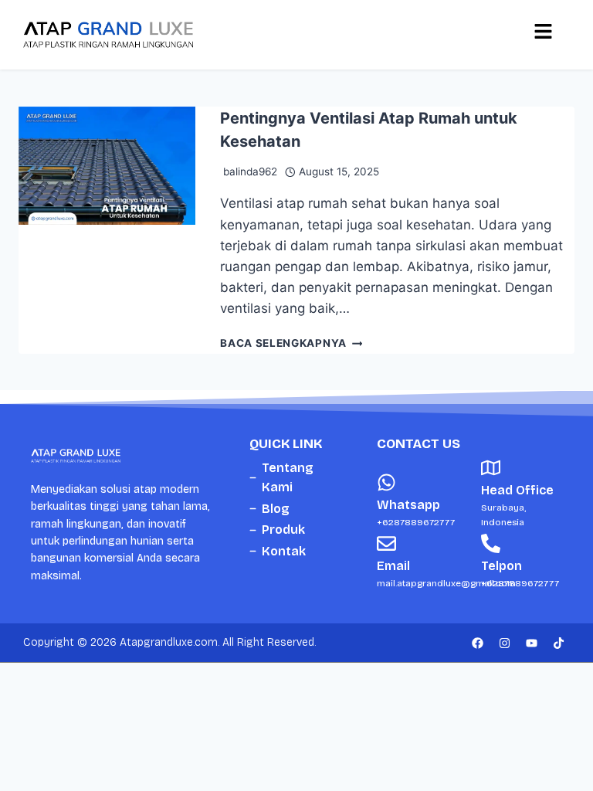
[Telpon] (490, 543)
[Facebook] (477, 642)
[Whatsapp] (386, 482)
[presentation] (107, 230)
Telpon (501, 565)
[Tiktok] (558, 642)
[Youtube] (531, 642)
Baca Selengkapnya (291, 343)
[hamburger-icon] (543, 34)
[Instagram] (504, 642)
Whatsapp (408, 504)
